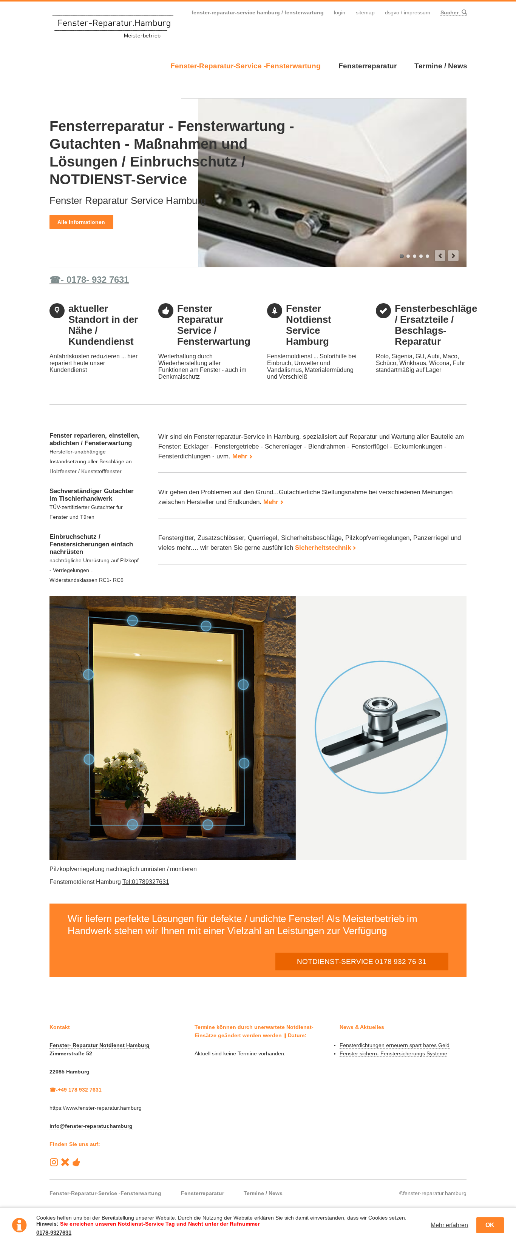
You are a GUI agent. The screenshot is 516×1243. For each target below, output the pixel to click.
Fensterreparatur (367, 66)
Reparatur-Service (65, 1162)
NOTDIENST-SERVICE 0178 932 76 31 (361, 961)
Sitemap (365, 12)
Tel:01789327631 (145, 882)
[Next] (453, 255)
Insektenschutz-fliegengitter (427, 256)
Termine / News (440, 66)
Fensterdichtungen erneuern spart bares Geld (395, 1045)
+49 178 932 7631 (80, 1090)
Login (339, 12)
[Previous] (440, 255)
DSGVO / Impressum (407, 12)
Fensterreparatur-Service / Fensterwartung (401, 256)
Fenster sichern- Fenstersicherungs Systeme (393, 1053)
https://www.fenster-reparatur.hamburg (95, 1108)
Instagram (53, 1162)
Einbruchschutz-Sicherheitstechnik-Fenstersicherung (421, 256)
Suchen (463, 12)
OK (489, 1225)
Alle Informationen (81, 222)
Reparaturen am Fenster (408, 256)
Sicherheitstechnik (323, 547)
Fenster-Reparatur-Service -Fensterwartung (245, 66)
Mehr (239, 456)
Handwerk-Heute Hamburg (76, 1162)
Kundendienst (414, 256)
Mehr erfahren (449, 1225)
